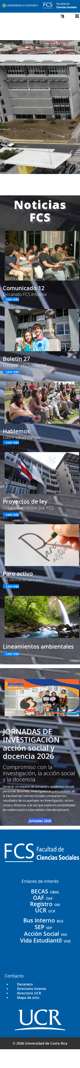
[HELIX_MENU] (77, 16)
